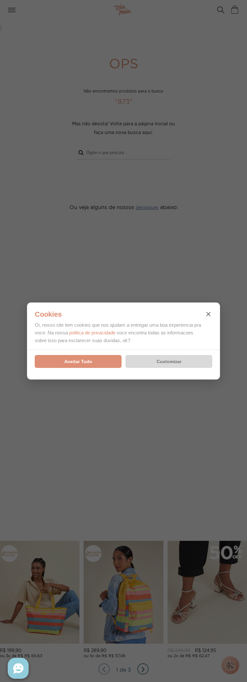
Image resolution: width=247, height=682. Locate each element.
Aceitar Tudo (78, 361)
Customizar (169, 361)
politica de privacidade (92, 332)
